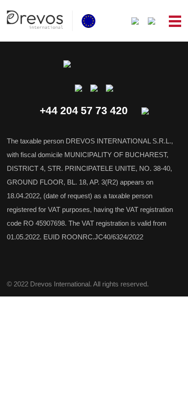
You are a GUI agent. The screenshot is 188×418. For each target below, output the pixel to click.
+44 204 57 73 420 (84, 111)
